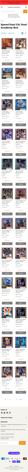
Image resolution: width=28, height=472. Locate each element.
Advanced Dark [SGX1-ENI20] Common (19, 172)
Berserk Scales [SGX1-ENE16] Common (6, 321)
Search (10, 466)
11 (16, 399)
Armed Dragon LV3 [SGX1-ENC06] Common (7, 351)
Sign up (22, 443)
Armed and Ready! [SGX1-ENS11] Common (20, 351)
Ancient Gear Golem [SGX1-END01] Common (21, 261)
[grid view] (22, 33)
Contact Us (16, 466)
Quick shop (7, 60)
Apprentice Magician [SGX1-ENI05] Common (21, 291)
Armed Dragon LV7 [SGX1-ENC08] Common (7, 232)
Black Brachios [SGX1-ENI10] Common (19, 380)
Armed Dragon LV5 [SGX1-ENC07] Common (20, 202)
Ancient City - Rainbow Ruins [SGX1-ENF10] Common (5, 83)
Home (2, 21)
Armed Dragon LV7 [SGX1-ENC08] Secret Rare (20, 232)
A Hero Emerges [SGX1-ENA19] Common (6, 142)
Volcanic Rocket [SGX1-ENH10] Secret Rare (6, 52)
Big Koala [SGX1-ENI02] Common (6, 290)
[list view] (25, 33)
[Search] (25, 11)
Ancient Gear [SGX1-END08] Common (6, 113)
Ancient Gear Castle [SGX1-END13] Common (7, 172)
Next (20, 399)
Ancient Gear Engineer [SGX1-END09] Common (20, 52)
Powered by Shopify (14, 469)
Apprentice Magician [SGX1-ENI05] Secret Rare (21, 321)
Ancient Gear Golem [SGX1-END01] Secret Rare (7, 202)
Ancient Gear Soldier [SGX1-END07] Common (7, 261)
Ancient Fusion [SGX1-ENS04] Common (19, 113)
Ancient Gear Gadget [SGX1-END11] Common (20, 82)
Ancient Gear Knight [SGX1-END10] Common (7, 380)
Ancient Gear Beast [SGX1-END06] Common (20, 142)
